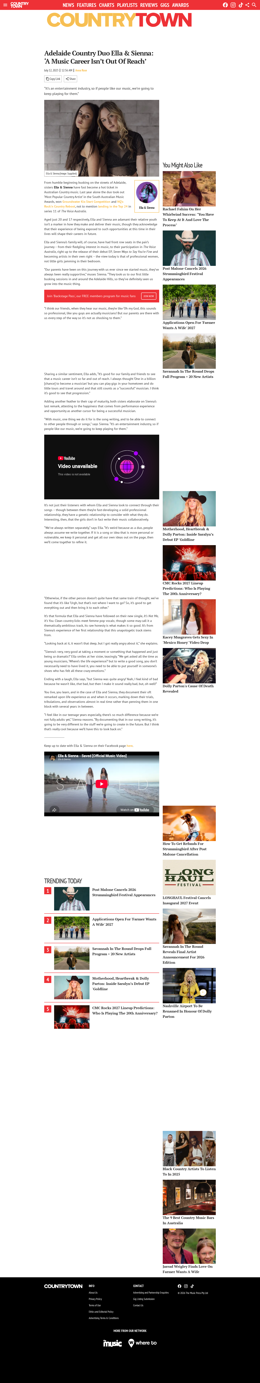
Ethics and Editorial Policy (101, 1311)
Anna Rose (81, 70)
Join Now (149, 296)
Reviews (149, 5)
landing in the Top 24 (113, 206)
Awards (180, 5)
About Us (93, 1292)
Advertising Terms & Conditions (104, 1318)
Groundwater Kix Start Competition (86, 202)
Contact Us (138, 1305)
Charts (106, 5)
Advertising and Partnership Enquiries (151, 1292)
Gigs (164, 5)
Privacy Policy (95, 1298)
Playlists (127, 5)
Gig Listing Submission (144, 1298)
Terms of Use (95, 1305)
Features (86, 5)
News (68, 5)
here (130, 746)
